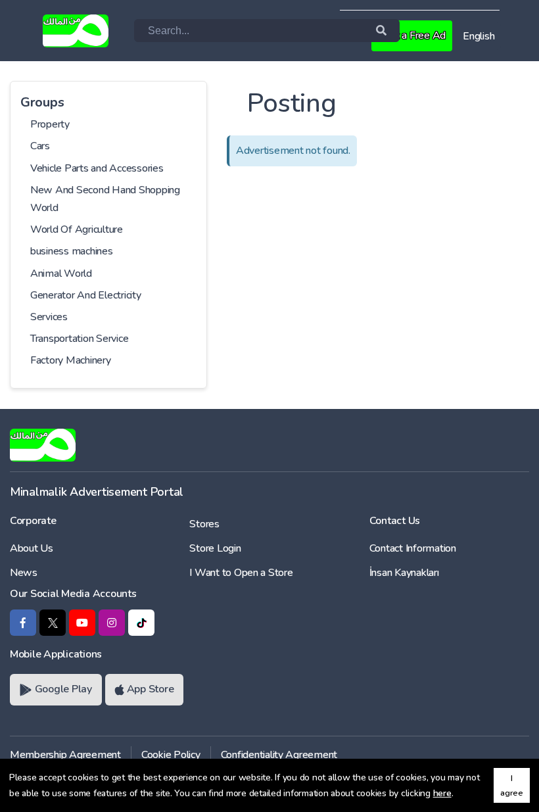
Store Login (215, 548)
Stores (204, 524)
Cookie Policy (170, 755)
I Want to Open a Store (241, 572)
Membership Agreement (65, 755)
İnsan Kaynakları (404, 572)
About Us (31, 548)
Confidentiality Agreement (279, 755)
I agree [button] (511, 785)
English (478, 36)
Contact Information (412, 548)
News (23, 572)
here (442, 793)
